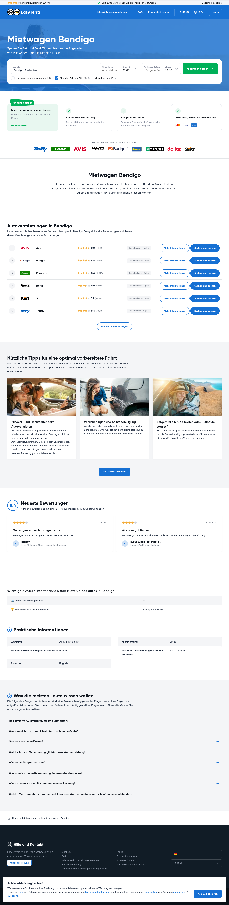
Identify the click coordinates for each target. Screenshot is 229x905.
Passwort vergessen (127, 856)
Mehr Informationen (174, 248)
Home (15, 818)
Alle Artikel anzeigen (114, 471)
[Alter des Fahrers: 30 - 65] (56, 78)
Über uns (67, 851)
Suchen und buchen (205, 248)
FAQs (64, 856)
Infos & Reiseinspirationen (112, 12)
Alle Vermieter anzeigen (114, 326)
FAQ (140, 12)
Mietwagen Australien (33, 818)
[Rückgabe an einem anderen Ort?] (13, 78)
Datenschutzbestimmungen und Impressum (84, 868)
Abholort (17, 66)
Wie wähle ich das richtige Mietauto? (81, 860)
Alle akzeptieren (208, 894)
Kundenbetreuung (158, 12)
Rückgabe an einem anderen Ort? (33, 78)
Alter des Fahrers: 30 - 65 (73, 78)
